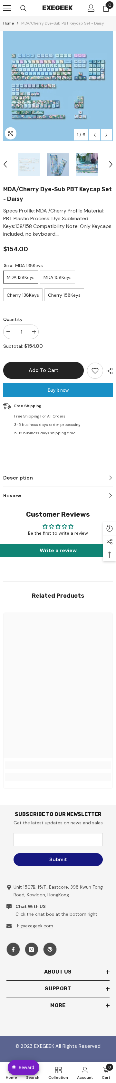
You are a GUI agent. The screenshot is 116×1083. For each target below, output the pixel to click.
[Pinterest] (50, 949)
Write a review (58, 550)
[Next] (106, 134)
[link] (58, 765)
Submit (58, 859)
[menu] (7, 8)
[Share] (108, 371)
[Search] (23, 8)
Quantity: (13, 319)
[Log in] (91, 8)
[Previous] (94, 134)
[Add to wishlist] (95, 371)
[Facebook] (13, 949)
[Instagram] (31, 949)
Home (8, 23)
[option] (58, 86)
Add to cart (43, 370)
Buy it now (58, 390)
